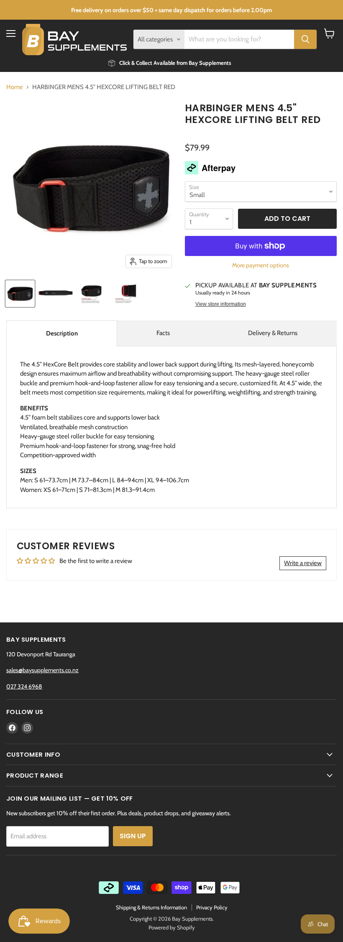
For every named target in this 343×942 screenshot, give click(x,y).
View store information (220, 304)
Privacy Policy (212, 907)
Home (14, 87)
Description (62, 333)
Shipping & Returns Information (151, 907)
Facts (163, 333)
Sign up (133, 836)
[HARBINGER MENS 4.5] (20, 293)
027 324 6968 (24, 686)
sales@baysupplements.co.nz (42, 670)
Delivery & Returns (272, 333)
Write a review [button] (303, 563)
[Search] (305, 39)
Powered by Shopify (171, 927)
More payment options (260, 265)
